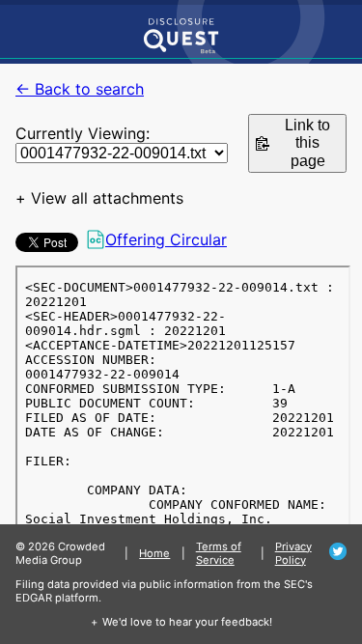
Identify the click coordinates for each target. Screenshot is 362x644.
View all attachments (107, 198)
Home (154, 553)
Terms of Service (218, 553)
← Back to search (79, 88)
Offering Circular (166, 239)
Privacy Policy (293, 553)
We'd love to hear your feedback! (187, 622)
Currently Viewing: (82, 133)
